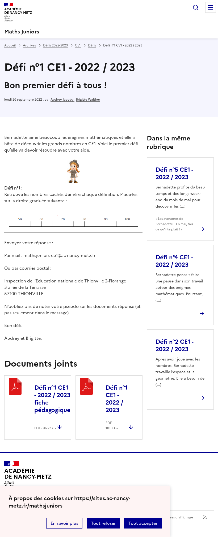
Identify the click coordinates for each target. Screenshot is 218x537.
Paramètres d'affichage (175, 517)
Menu (210, 7)
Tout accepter (142, 523)
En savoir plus (64, 523)
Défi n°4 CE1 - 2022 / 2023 (174, 261)
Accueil (10, 45)
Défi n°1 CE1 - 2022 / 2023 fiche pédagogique (52, 398)
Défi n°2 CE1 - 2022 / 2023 (174, 345)
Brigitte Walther (88, 99)
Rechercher (195, 7)
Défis (92, 45)
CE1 (78, 45)
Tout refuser (103, 523)
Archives (29, 45)
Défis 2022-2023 (55, 45)
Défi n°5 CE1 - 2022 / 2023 (174, 173)
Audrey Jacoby (62, 99)
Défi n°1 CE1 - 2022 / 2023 (117, 398)
